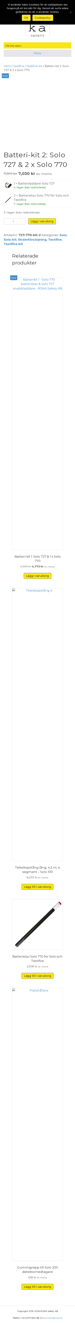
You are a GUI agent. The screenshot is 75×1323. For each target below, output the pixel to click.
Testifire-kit (34, 66)
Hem (7, 66)
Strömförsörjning (32, 239)
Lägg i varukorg (42, 221)
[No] (70, 12)
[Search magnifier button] (68, 45)
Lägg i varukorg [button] (37, 576)
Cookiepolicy (43, 17)
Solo (63, 235)
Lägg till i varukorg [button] (37, 887)
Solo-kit (10, 239)
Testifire (18, 66)
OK (26, 17)
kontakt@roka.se (53, 1317)
